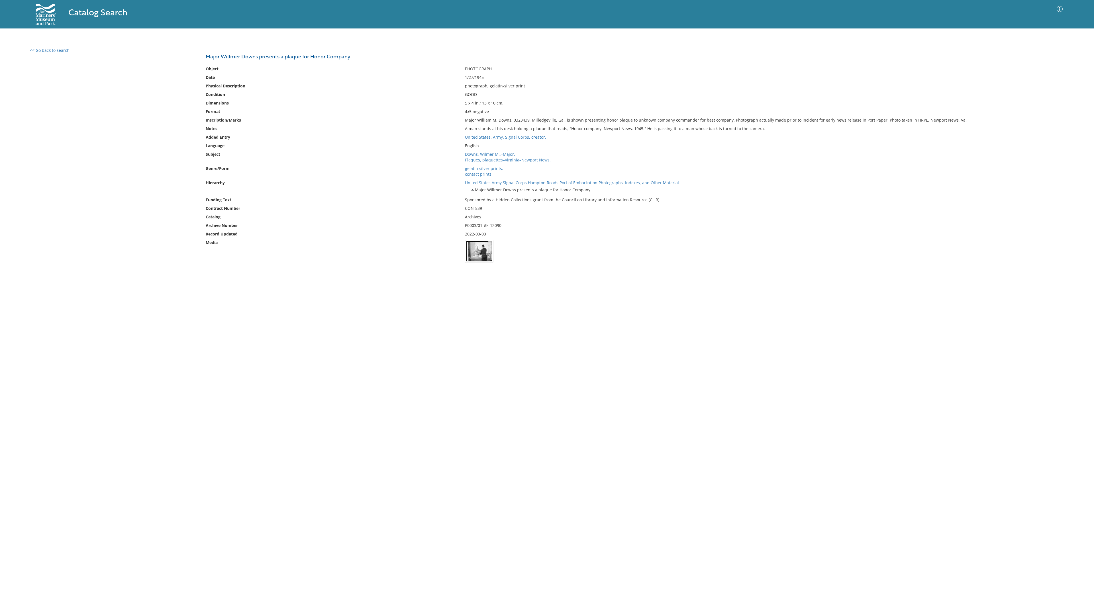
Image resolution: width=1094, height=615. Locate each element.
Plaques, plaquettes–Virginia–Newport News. (508, 160)
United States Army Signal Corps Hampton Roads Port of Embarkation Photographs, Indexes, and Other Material (572, 182)
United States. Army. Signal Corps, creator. (505, 137)
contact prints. (479, 174)
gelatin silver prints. (484, 168)
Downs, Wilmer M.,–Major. (490, 154)
